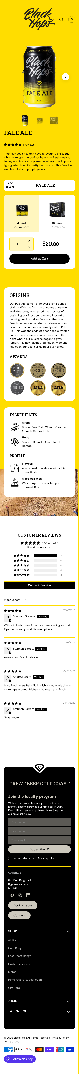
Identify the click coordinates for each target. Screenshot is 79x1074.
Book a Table (22, 914)
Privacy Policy (60, 1047)
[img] (12, 614)
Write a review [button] (38, 589)
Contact (19, 925)
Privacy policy (46, 867)
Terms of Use (11, 1051)
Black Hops (20, 1047)
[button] (6, 19)
